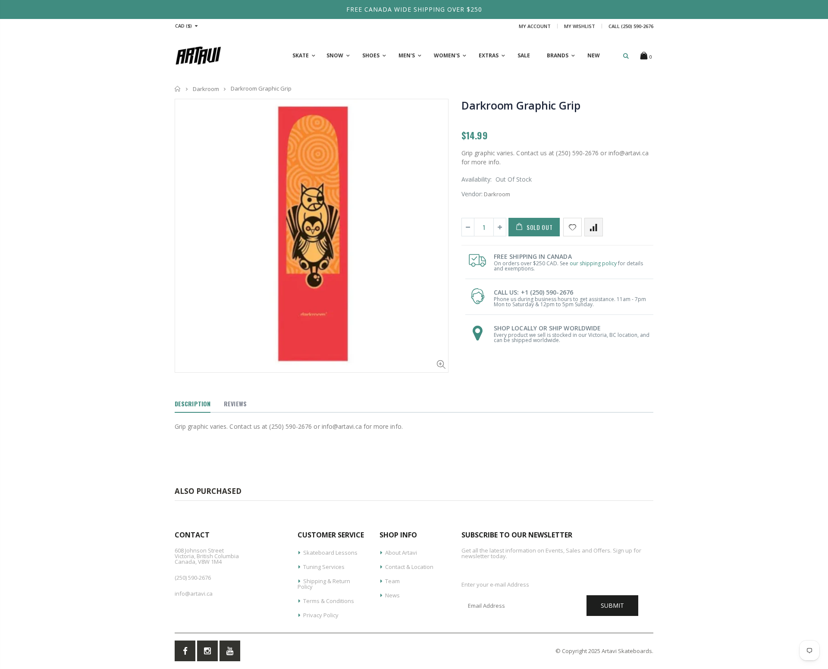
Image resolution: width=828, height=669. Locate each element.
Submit (612, 605)
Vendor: (472, 194)
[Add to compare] (593, 227)
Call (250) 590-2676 (630, 26)
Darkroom (206, 89)
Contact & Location (409, 567)
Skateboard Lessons (330, 552)
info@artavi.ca (194, 593)
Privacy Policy (321, 615)
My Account (535, 26)
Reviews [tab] (235, 403)
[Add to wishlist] (572, 227)
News (392, 595)
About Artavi (401, 552)
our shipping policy (593, 263)
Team (392, 581)
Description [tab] (192, 403)
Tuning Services (324, 567)
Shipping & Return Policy (324, 583)
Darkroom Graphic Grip (520, 105)
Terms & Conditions (328, 601)
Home (178, 88)
